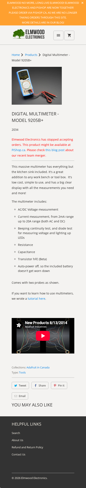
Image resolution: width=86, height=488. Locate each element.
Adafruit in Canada (38, 367)
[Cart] (69, 35)
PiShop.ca (18, 150)
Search (16, 433)
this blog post (55, 150)
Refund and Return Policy (27, 447)
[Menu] (58, 35)
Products (31, 55)
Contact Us (18, 454)
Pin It (61, 385)
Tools (22, 372)
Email (22, 396)
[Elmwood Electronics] (28, 37)
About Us (17, 440)
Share (42, 385)
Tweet (22, 385)
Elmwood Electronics (34, 478)
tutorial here (36, 299)
